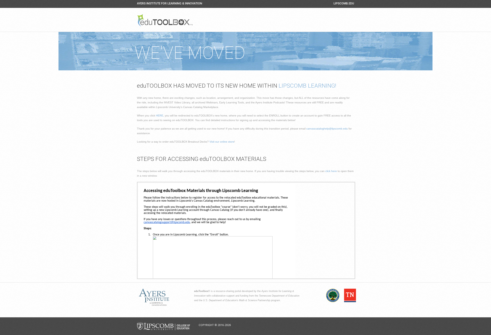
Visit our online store (221, 141)
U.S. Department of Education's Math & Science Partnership (236, 300)
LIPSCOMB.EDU (344, 3)
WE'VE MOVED (189, 53)
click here (331, 171)
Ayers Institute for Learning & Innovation (169, 3)
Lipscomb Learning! (307, 85)
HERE (159, 115)
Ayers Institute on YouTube (342, 325)
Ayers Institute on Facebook (323, 325)
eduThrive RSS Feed (351, 325)
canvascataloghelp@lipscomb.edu (327, 128)
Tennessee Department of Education (279, 295)
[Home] (165, 20)
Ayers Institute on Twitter (333, 325)
